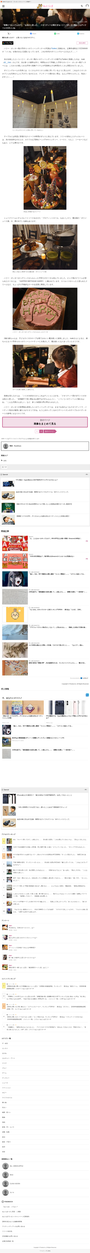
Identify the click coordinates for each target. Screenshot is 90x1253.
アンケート (5, 920)
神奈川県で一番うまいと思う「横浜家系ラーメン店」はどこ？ (29, 967)
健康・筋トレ (6, 1112)
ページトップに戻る (45, 1250)
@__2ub (7, 62)
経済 (3, 1147)
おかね (4, 1053)
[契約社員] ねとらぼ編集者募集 (12, 1221)
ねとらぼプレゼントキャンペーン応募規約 (15, 1216)
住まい (4, 1107)
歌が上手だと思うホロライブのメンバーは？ (23, 938)
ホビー (4, 1092)
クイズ (4, 1063)
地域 (3, 1122)
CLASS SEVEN (15, 1183)
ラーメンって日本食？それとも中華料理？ (22, 947)
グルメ (4, 1068)
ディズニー (5, 1078)
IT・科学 (5, 1043)
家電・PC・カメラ (8, 1127)
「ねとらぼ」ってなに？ (10, 1207)
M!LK (11, 1175)
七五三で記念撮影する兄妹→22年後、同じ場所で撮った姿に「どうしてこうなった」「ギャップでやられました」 (49, 847)
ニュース (5, 1083)
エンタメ (5, 1048)
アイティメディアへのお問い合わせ (13, 1226)
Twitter (54, 48)
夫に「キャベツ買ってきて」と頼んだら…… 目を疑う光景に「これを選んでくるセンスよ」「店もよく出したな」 (50, 839)
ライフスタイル (7, 1097)
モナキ (12, 1192)
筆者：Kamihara (15, 446)
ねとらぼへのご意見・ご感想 (11, 1211)
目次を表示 (82, 43)
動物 (3, 1117)
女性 (4, 460)
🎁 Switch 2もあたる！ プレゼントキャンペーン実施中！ (16, 1)
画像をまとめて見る (45, 423)
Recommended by (75, 678)
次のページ (49, 431)
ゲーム (4, 1073)
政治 (3, 1137)
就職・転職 (5, 1132)
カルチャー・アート (8, 1058)
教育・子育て (6, 1142)
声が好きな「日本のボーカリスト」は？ (21, 928)
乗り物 (4, 1102)
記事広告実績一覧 (8, 1241)
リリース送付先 (7, 1231)
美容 (3, 1151)
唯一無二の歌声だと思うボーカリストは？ (22, 957)
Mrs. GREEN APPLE (16, 1166)
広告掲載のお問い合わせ (10, 1236)
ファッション (6, 1088)
